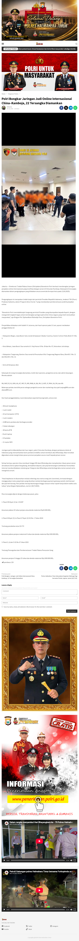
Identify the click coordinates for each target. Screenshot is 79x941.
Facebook (7, 926)
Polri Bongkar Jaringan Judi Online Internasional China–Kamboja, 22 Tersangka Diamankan (18, 576)
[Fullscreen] (75, 860)
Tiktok (30, 929)
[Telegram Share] (71, 108)
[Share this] (61, 108)
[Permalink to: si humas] (4, 108)
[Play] (4, 860)
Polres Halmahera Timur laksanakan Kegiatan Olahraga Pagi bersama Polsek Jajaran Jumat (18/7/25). (59, 576)
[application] (39, 841)
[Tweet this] (66, 108)
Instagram (55, 926)
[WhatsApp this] (75, 108)
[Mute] (71, 860)
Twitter (30, 926)
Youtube (6, 929)
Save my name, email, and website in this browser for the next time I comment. (28, 607)
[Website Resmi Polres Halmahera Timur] (39, 43)
